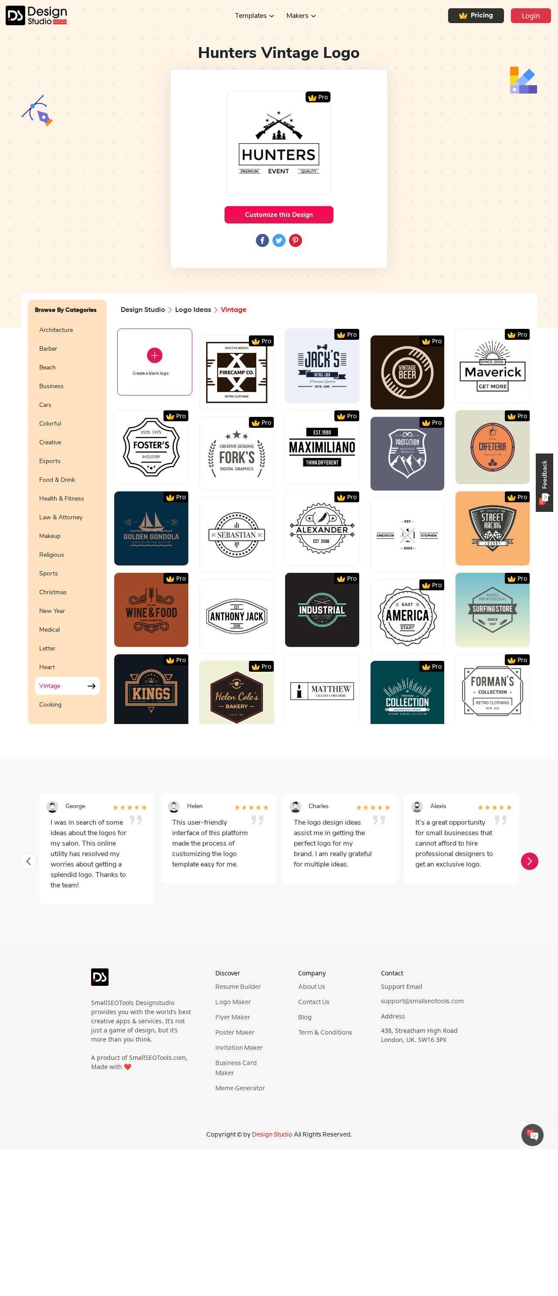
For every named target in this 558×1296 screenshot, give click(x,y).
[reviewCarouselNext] (529, 861)
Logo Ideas (193, 310)
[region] (67, 517)
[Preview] (227, 399)
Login (531, 15)
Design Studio (143, 310)
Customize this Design (279, 214)
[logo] (100, 981)
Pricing (482, 15)
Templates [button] (251, 15)
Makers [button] (297, 15)
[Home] (33, 15)
